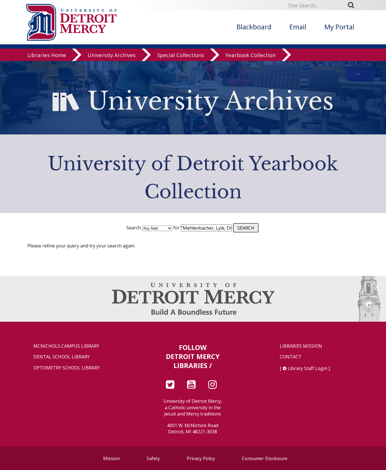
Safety (153, 458)
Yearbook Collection (250, 54)
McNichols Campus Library (66, 346)
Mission (111, 458)
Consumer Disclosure (264, 458)
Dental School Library (61, 357)
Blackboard (254, 26)
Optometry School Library (66, 368)
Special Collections (180, 54)
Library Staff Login (307, 368)
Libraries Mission (301, 346)
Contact (291, 357)
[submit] (353, 5)
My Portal (339, 26)
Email (297, 26)
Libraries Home (46, 54)
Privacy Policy (201, 458)
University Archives (112, 54)
